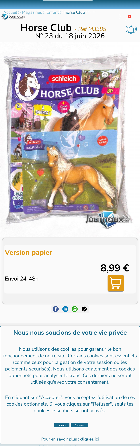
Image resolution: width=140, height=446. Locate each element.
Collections (68, 11)
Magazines (50, 11)
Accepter (79, 425)
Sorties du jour (87, 11)
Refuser (62, 425)
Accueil (10, 12)
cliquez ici (89, 439)
